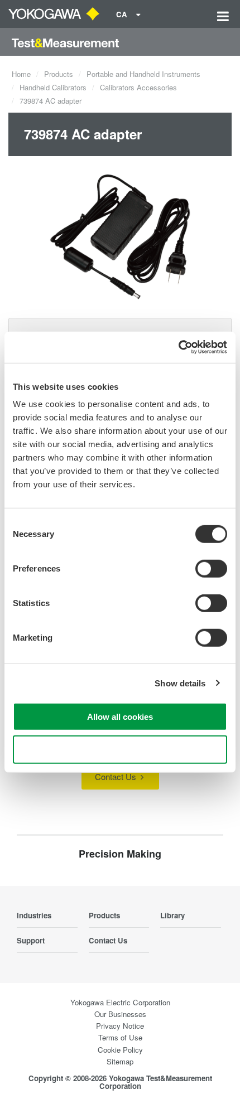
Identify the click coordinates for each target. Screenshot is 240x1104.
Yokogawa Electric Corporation (120, 1002)
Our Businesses (120, 1014)
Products (58, 74)
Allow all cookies (120, 717)
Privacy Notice (120, 1025)
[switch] (211, 569)
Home (21, 74)
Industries (34, 915)
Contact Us (116, 776)
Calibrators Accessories (138, 87)
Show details (180, 682)
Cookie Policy (120, 1049)
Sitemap (120, 1061)
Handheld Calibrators (53, 87)
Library (172, 915)
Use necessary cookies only (120, 749)
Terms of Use (120, 1037)
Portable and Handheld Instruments (143, 74)
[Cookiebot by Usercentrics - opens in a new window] (178, 347)
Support (31, 940)
